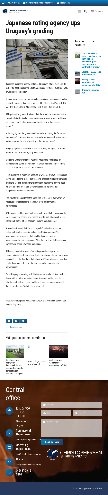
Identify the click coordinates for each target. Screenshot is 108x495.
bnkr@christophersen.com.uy (28, 464)
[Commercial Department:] (11, 433)
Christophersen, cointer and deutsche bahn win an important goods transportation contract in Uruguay (92, 60)
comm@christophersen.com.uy (29, 439)
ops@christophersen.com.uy (28, 454)
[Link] (15, 11)
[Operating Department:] (11, 447)
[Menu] (79, 11)
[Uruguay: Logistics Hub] (77, 91)
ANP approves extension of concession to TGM (91, 82)
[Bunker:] (11, 462)
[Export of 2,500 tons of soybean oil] (77, 73)
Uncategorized (16, 327)
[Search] (85, 11)
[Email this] (9, 321)
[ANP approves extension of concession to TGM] (77, 81)
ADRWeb (98, 488)
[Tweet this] (23, 321)
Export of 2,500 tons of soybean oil (91, 73)
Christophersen (84, 488)
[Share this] (16, 321)
